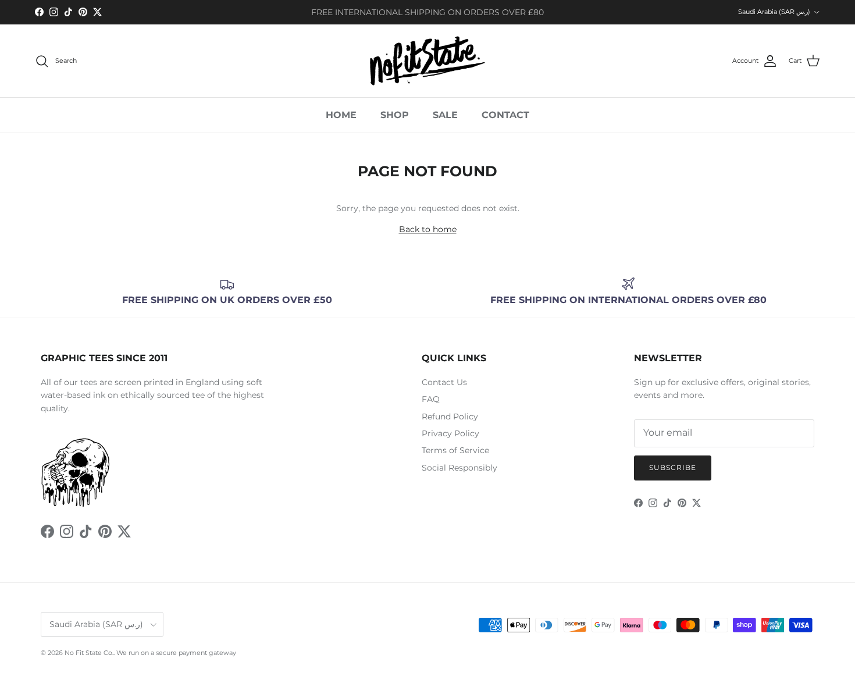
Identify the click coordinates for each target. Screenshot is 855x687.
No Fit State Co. (89, 653)
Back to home (428, 229)
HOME (341, 114)
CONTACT (505, 114)
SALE (445, 114)
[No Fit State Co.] (427, 61)
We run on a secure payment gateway (176, 653)
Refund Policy (450, 416)
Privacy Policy (450, 433)
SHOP (394, 114)
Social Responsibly (459, 467)
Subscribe (672, 467)
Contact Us (444, 382)
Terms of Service (455, 450)
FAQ (431, 399)
